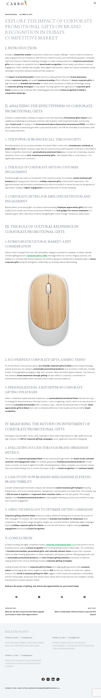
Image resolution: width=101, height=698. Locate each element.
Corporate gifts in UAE (37, 255)
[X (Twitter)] (39, 597)
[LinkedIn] (84, 597)
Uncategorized (11, 14)
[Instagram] (48, 679)
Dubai (61, 544)
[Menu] (95, 3)
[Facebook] (16, 597)
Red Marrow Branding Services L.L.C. (48, 688)
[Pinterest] (62, 597)
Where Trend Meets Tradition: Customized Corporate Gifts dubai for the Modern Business (73, 645)
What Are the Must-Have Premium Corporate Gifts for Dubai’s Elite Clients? (23, 663)
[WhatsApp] (57, 679)
